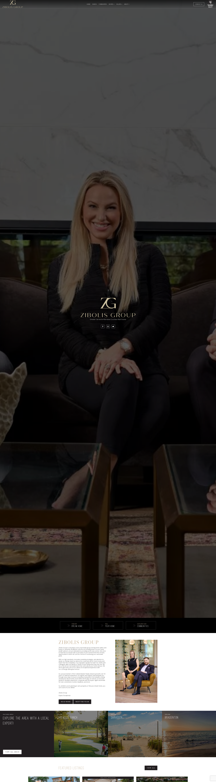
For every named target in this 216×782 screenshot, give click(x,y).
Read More (66, 702)
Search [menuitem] (94, 4)
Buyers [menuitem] (111, 4)
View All (151, 768)
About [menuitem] (126, 4)
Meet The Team (82, 702)
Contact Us (198, 4)
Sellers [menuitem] (118, 4)
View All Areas (12, 752)
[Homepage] (43, 4)
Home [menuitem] (88, 4)
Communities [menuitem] (103, 4)
